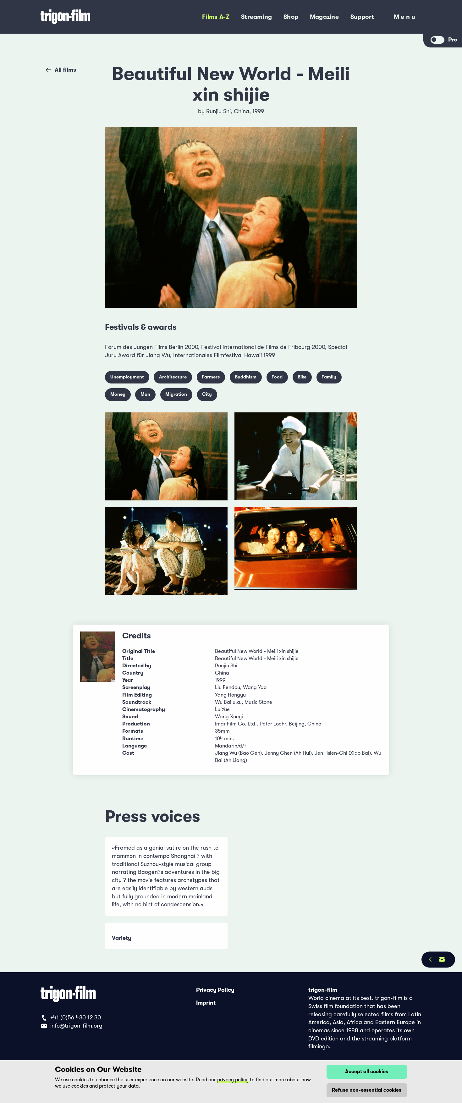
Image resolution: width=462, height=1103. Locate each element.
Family (329, 377)
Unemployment (127, 377)
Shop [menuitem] (290, 16)
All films (65, 69)
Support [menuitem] (362, 16)
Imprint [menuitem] (206, 1002)
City (207, 394)
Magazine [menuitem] (324, 16)
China (241, 111)
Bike (302, 377)
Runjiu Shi (218, 111)
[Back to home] (90, 17)
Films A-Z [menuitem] (215, 16)
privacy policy (233, 1080)
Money (117, 394)
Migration (176, 394)
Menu (405, 18)
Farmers (211, 377)
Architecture (173, 377)
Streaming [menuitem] (256, 16)
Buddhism (245, 377)
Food (277, 377)
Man (145, 394)
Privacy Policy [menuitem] (215, 989)
